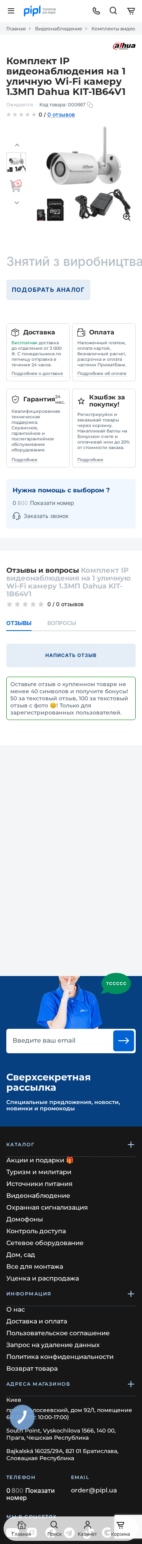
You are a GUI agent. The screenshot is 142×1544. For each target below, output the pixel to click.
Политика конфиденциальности (60, 1356)
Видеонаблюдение (58, 29)
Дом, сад (20, 1254)
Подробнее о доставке (37, 373)
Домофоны (24, 1219)
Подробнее (24, 459)
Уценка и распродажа (42, 1278)
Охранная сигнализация (47, 1207)
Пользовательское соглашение (58, 1333)
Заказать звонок (46, 515)
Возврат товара (32, 1368)
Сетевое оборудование (45, 1243)
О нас (15, 1309)
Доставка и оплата (36, 1321)
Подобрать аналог (48, 289)
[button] (17, 145)
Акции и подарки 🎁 (40, 1160)
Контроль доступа (36, 1231)
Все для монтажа (34, 1266)
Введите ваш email (44, 1040)
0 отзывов (61, 115)
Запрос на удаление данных (53, 1345)
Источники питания (39, 1184)
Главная (16, 29)
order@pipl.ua (94, 1490)
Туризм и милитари (38, 1172)
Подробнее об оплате (102, 373)
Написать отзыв (70, 655)
